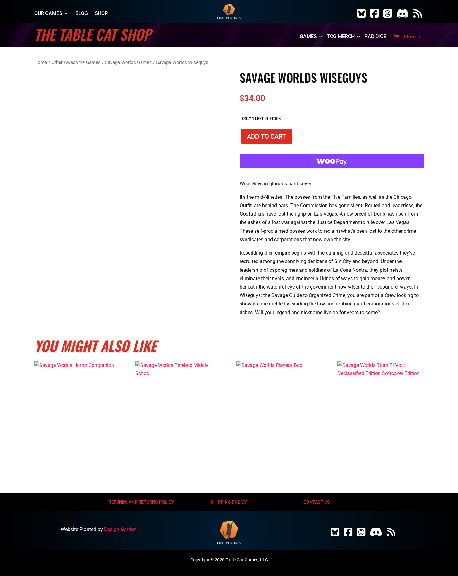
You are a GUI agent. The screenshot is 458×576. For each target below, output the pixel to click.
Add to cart (266, 136)
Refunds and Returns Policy (141, 502)
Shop (101, 13)
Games (308, 36)
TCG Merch (341, 36)
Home (40, 62)
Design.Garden (120, 529)
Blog (81, 13)
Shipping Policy (229, 502)
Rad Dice (375, 36)
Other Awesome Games (76, 62)
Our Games (48, 13)
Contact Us (316, 502)
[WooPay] (331, 161)
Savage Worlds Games (128, 62)
